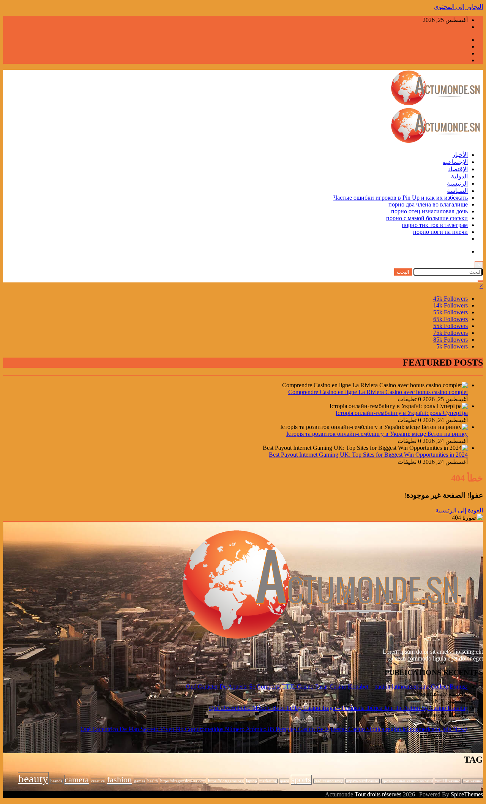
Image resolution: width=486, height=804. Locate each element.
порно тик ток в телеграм (435, 225)
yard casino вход (329, 781)
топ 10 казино (448, 781)
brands (56, 781)
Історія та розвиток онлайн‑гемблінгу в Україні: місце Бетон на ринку (377, 433)
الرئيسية (457, 183)
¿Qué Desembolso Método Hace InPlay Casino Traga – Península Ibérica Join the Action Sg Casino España (338, 708)
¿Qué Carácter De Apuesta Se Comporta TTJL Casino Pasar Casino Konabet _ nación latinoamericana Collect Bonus (327, 686)
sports (301, 779)
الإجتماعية (455, 162)
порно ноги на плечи (440, 232)
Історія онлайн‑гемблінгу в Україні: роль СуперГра (402, 413)
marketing (268, 781)
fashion (119, 779)
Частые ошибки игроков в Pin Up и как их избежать (400, 197)
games (139, 781)
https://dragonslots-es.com (183, 781)
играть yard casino (362, 781)
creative (98, 781)
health (152, 781)
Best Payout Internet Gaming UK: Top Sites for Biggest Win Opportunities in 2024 (368, 454)
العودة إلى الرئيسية (459, 510)
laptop (251, 781)
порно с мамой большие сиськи (427, 218)
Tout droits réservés (378, 794)
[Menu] (480, 281)
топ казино (473, 781)
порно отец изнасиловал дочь (429, 211)
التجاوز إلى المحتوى (458, 6)
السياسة (457, 191)
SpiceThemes (467, 794)
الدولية (459, 176)
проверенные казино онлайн (407, 781)
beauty (33, 778)
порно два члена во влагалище (428, 204)
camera (77, 779)
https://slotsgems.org (226, 781)
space (284, 781)
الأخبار (460, 154)
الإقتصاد (458, 169)
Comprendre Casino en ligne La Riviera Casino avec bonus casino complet (378, 392)
